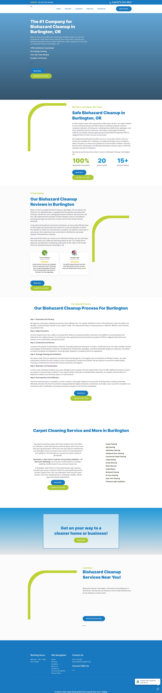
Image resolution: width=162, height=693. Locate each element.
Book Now (37, 71)
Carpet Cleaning (111, 444)
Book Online (123, 9)
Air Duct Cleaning (112, 475)
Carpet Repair (110, 469)
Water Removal (111, 466)
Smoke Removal (111, 463)
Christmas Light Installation (115, 481)
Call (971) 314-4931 (122, 2)
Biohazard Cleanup (112, 472)
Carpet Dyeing (111, 460)
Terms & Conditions (58, 671)
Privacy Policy (56, 673)
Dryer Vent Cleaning (113, 478)
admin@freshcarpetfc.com (81, 662)
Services (54, 662)
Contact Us (101, 9)
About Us (90, 9)
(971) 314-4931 (77, 659)
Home (59, 9)
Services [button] (68, 9)
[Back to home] (43, 9)
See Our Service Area (94, 618)
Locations (79, 9)
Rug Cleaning (110, 447)
